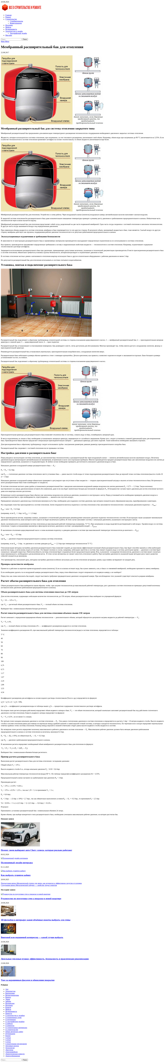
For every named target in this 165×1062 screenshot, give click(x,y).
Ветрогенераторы (12, 995)
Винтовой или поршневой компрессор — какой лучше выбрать (32, 937)
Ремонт (8, 17)
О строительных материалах (16, 1028)
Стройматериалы (16, 21)
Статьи (8, 1038)
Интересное (9, 1003)
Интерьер (9, 25)
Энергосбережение (12, 1056)
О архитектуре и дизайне (15, 1015)
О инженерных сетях (13, 1017)
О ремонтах (9, 1026)
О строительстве (11, 1030)
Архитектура (10, 991)
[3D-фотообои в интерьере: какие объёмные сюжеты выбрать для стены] (8, 915)
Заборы (8, 1001)
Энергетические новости (15, 1054)
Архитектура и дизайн (14, 31)
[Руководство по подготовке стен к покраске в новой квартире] (25, 894)
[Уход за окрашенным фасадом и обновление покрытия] (8, 976)
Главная (8, 15)
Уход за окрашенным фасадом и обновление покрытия (27, 980)
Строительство (11, 19)
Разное (8, 1036)
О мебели (9, 1024)
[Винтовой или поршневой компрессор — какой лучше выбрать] (8, 933)
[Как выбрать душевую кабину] (13, 871)
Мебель (8, 27)
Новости (8, 1013)
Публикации (10, 1034)
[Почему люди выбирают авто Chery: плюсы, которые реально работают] (20, 846)
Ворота (8, 997)
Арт (6, 989)
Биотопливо (10, 993)
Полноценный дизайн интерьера (17, 862)
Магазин (8, 35)
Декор (7, 999)
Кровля (8, 1007)
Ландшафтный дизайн (18, 33)
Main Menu (5, 41)
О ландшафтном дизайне (14, 1021)
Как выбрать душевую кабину (16, 875)
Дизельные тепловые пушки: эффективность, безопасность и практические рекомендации (45, 959)
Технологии (10, 1048)
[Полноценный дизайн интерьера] (14, 858)
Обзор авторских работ (14, 1032)
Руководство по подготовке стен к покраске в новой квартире (31, 898)
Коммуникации (16, 23)
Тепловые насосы (12, 1046)
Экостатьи (9, 1050)
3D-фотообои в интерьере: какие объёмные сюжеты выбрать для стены (35, 920)
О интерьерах (10, 1019)
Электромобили (11, 1052)
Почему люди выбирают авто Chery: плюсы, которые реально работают (36, 850)
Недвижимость (11, 29)
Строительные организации (16, 1044)
